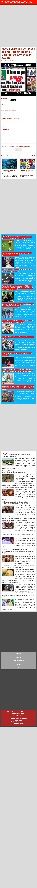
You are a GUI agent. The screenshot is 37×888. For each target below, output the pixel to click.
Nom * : (4, 113)
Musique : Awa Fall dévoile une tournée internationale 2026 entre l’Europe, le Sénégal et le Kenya (18, 551)
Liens (18, 667)
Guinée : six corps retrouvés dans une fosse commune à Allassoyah (16, 455)
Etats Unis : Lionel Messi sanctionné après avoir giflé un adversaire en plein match (17, 321)
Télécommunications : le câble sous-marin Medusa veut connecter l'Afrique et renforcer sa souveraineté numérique (9, 175)
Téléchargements (18, 660)
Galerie (18, 657)
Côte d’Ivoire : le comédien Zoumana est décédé (17, 535)
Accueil (3, 45)
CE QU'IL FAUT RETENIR (14, 45)
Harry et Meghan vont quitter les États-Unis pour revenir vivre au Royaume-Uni (17, 581)
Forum (18, 664)
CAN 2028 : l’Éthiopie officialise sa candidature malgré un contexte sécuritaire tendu (17, 237)
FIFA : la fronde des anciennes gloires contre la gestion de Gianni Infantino (17, 254)
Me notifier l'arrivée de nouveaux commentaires (17, 146)
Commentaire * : (6, 129)
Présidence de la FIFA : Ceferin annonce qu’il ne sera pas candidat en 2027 (17, 270)
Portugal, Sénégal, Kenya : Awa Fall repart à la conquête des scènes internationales (17, 471)
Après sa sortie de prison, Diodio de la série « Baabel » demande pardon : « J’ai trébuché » (16, 503)
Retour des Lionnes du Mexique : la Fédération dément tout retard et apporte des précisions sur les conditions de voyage (17, 287)
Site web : (4, 124)
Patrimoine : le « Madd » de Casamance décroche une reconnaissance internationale (18, 566)
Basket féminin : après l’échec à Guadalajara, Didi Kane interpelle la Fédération (18, 305)
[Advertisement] (18, 23)
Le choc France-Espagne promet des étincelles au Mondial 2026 (27, 175)
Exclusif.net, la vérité (18, 2)
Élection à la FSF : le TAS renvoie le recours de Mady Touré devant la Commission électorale (17, 370)
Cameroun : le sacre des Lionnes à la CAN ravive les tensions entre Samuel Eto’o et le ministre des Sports (18, 387)
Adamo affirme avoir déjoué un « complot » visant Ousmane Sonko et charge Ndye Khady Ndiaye (18, 486)
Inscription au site (18, 723)
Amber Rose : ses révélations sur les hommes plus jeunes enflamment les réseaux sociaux (18, 519)
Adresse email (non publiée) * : (10, 118)
